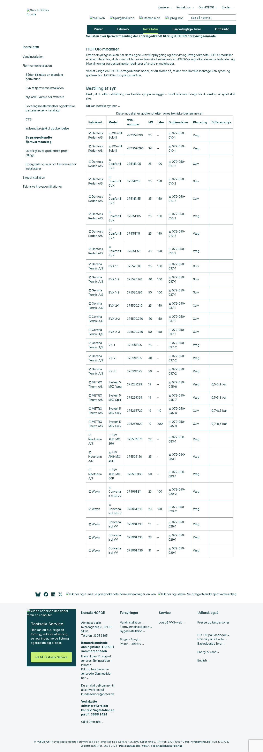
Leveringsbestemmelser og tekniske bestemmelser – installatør (50, 108)
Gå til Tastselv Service (51, 657)
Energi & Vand (207, 652)
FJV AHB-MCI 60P (114, 474)
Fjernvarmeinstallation (37, 65)
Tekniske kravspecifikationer (42, 186)
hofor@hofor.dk (200, 741)
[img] (60, 595)
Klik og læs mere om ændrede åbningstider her (96, 673)
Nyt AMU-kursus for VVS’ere (45, 97)
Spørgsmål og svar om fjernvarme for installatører (51, 166)
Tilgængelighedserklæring (166, 745)
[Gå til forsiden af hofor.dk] (39, 11)
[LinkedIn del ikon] (53, 595)
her (114, 106)
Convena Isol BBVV (115, 494)
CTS (29, 119)
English (202, 660)
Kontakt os (183, 7)
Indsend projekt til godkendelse (47, 128)
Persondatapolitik (129, 745)
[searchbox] (212, 17)
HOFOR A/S (43, 741)
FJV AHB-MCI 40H (114, 457)
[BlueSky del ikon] (37, 595)
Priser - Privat (129, 639)
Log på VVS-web (170, 622)
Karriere (163, 7)
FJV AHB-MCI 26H (114, 439)
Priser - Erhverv (130, 643)
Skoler (226, 7)
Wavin (96, 491)
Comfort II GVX (114, 166)
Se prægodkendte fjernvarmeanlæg (39, 139)
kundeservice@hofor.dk (97, 694)
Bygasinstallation (34, 177)
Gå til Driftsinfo (91, 721)
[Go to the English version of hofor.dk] (174, 18)
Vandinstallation (33, 56)
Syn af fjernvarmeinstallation (45, 88)
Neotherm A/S (95, 441)
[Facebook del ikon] (46, 595)
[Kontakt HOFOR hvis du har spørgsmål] (122, 18)
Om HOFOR (206, 7)
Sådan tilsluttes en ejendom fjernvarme (44, 77)
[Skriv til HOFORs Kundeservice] (97, 18)
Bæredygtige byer (210, 643)
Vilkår (145, 745)
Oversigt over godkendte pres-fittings (47, 153)
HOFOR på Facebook (212, 635)
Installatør (31, 47)
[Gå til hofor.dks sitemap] (150, 18)
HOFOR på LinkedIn (210, 639)
